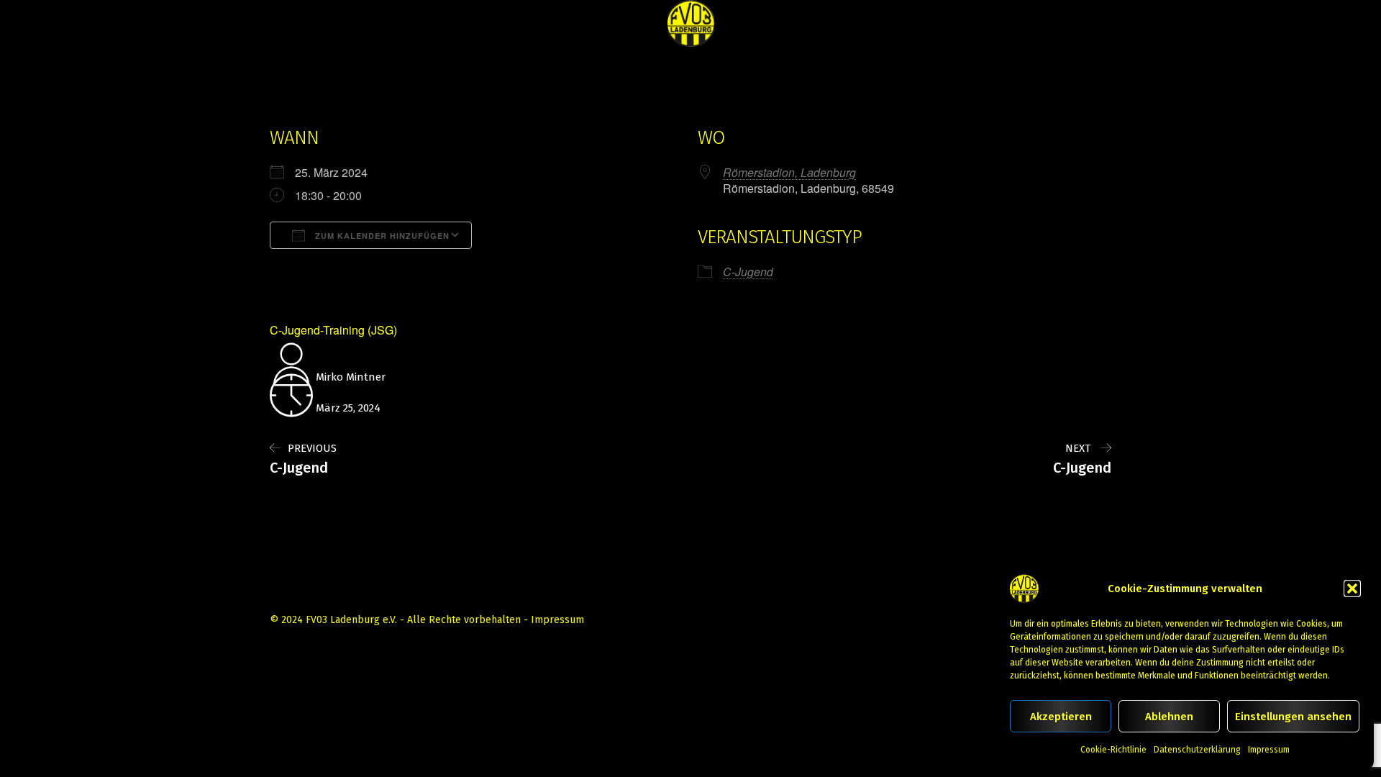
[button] (1352, 588)
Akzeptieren (1061, 716)
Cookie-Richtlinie (1113, 750)
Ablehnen (1169, 716)
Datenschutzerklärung (1197, 750)
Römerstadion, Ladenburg (789, 172)
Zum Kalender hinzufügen (381, 235)
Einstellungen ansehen (1293, 716)
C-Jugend (748, 271)
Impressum (1269, 750)
